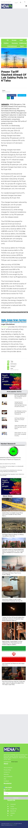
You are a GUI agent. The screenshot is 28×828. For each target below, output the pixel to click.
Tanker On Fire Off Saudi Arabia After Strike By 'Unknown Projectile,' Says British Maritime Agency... (13, 619)
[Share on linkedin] (12, 98)
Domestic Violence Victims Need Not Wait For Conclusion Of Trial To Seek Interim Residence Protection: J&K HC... (13, 552)
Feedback (6, 781)
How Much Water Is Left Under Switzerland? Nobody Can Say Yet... (12, 600)
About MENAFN (8, 776)
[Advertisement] (14, 23)
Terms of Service (8, 767)
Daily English (8, 787)
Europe (14, 40)
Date (3, 90)
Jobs (5, 778)
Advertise (6, 774)
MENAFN (5, 104)
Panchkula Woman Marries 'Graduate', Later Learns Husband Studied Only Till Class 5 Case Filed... (13, 683)
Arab (21, 40)
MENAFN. (12, 823)
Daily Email (13, 811)
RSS (11, 815)
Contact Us (7, 772)
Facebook (13, 804)
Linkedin (12, 813)
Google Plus (13, 808)
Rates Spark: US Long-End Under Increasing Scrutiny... (20, 434)
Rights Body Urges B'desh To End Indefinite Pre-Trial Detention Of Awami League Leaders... (12, 643)
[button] (20, 2)
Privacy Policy (7, 770)
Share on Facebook (12, 95)
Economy (14, 43)
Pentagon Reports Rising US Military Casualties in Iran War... (13, 535)
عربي (16, 2)
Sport (21, 46)
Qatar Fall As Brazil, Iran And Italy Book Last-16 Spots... (21, 427)
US (5, 40)
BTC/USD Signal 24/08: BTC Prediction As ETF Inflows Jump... (21, 396)
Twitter (12, 806)
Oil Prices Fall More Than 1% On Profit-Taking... (19, 419)
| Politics (5, 43)
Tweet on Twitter (22, 95)
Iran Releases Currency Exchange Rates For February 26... (21, 412)
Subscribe (15, 798)
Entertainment (9, 46)
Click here (14, 761)
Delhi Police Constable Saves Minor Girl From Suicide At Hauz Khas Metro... (12, 514)
